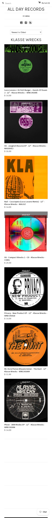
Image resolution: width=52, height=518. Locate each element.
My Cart (46, 3)
